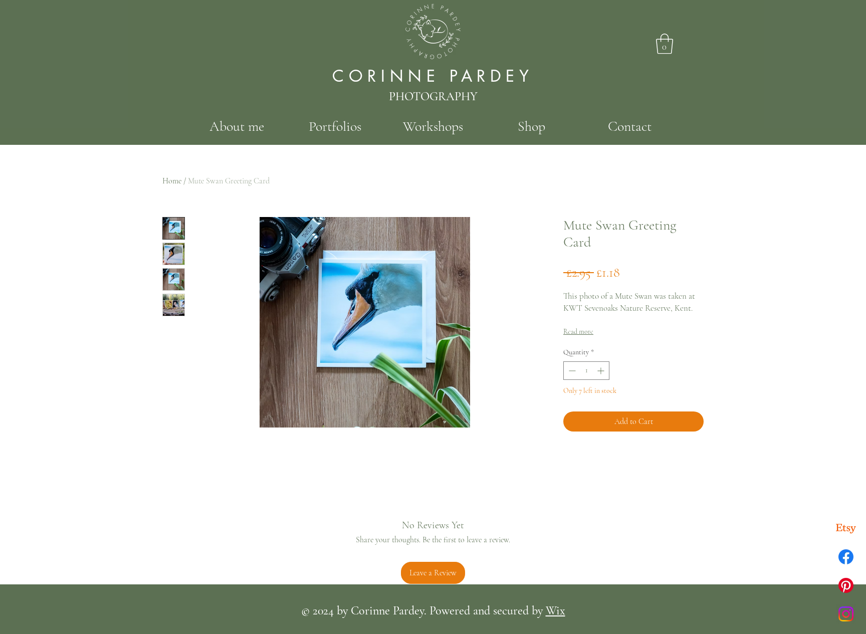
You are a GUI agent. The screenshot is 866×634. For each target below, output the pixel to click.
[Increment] (601, 370)
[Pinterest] (846, 585)
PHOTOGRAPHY (433, 96)
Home (171, 181)
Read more (578, 331)
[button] (664, 44)
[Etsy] (846, 528)
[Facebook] (846, 557)
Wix (555, 610)
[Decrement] (571, 370)
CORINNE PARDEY (432, 76)
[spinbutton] (586, 370)
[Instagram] (846, 614)
